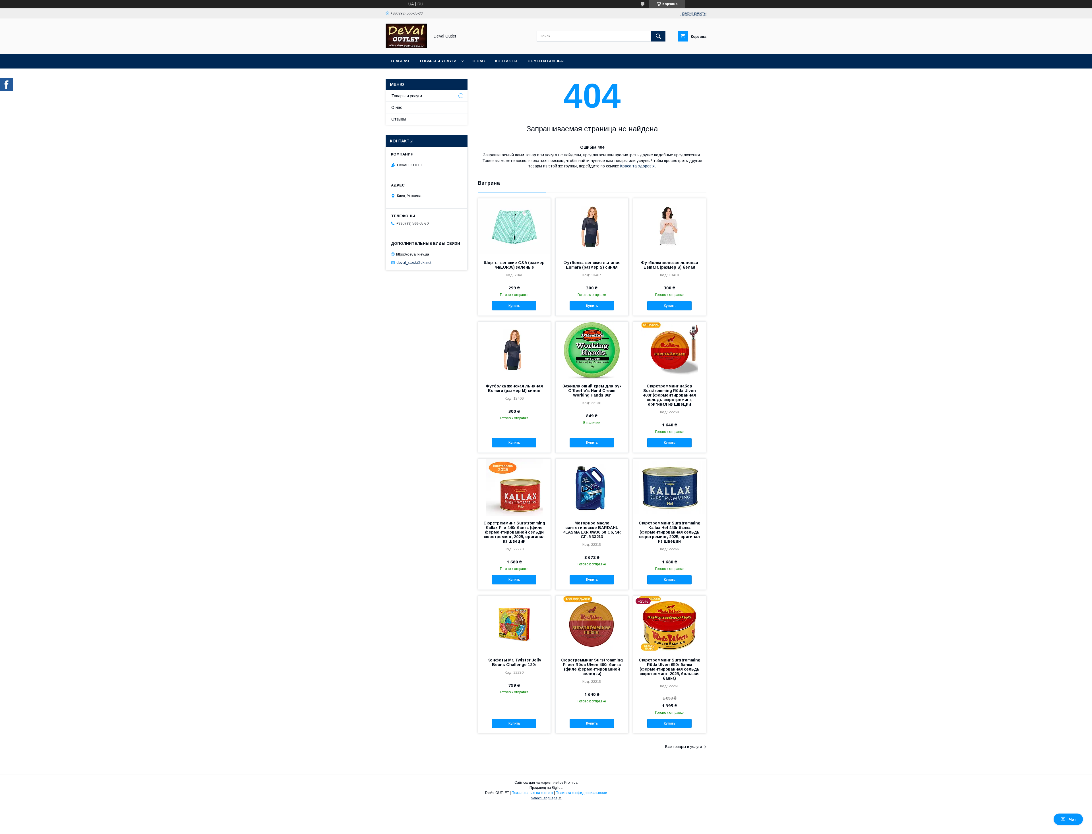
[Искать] (658, 36)
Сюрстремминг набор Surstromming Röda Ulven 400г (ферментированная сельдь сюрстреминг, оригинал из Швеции (669, 395)
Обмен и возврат (546, 61)
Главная (400, 61)
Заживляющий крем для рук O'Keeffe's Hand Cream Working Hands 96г (591, 390)
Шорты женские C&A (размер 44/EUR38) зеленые (514, 264)
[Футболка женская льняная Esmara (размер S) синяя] (592, 226)
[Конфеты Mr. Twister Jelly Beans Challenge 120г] (514, 624)
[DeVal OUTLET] (406, 46)
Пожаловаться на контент (532, 793)
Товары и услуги (437, 61)
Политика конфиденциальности (581, 793)
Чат (1072, 819)
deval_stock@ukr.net (413, 262)
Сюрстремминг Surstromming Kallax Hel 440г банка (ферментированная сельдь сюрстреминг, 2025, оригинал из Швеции (669, 532)
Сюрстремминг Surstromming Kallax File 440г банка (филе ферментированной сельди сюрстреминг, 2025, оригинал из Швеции (514, 532)
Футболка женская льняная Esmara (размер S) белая (669, 264)
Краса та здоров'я (637, 166)
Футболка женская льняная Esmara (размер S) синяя (592, 264)
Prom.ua (571, 783)
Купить (514, 306)
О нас (478, 61)
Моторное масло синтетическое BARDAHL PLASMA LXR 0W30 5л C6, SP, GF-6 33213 (591, 530)
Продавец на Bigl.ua (546, 788)
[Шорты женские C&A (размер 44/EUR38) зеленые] (514, 226)
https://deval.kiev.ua (412, 254)
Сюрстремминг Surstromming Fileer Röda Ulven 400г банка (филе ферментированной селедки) (592, 667)
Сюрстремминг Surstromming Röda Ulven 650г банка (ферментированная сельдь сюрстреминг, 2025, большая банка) (669, 669)
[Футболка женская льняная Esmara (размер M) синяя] (514, 350)
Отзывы (398, 119)
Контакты (506, 61)
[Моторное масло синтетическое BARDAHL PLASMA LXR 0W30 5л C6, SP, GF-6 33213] (592, 487)
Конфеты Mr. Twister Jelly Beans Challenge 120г (514, 662)
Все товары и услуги (683, 746)
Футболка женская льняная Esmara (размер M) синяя (514, 388)
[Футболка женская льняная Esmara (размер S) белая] (669, 226)
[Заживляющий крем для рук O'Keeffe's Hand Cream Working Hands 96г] (592, 350)
